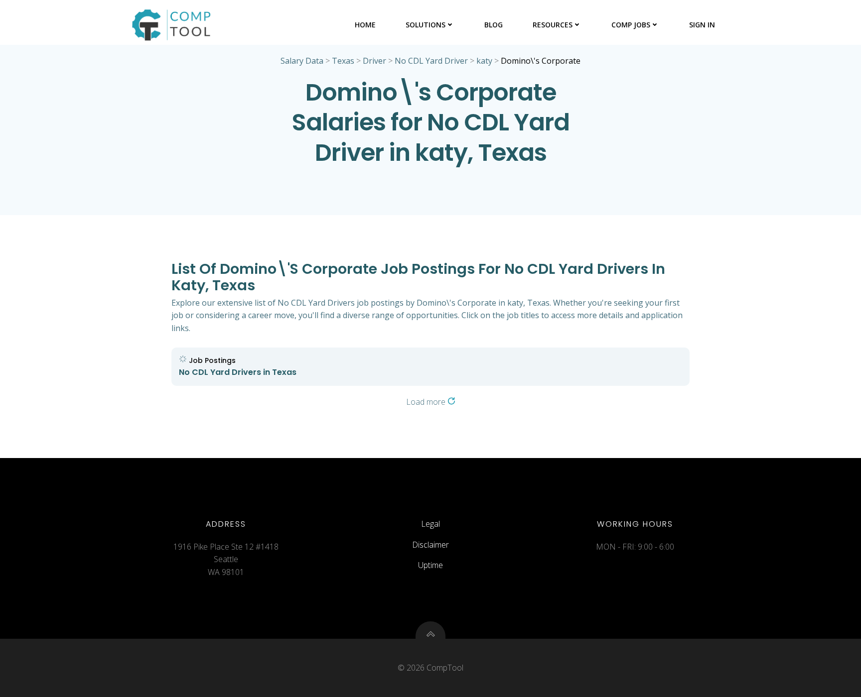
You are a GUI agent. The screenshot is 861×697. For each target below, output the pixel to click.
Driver (374, 60)
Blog (493, 24)
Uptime (430, 565)
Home (365, 24)
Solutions (425, 24)
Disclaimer (430, 544)
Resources (553, 24)
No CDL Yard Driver (431, 60)
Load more (426, 401)
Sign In (702, 24)
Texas (343, 60)
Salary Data (302, 60)
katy (484, 60)
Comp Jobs (630, 24)
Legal (430, 523)
